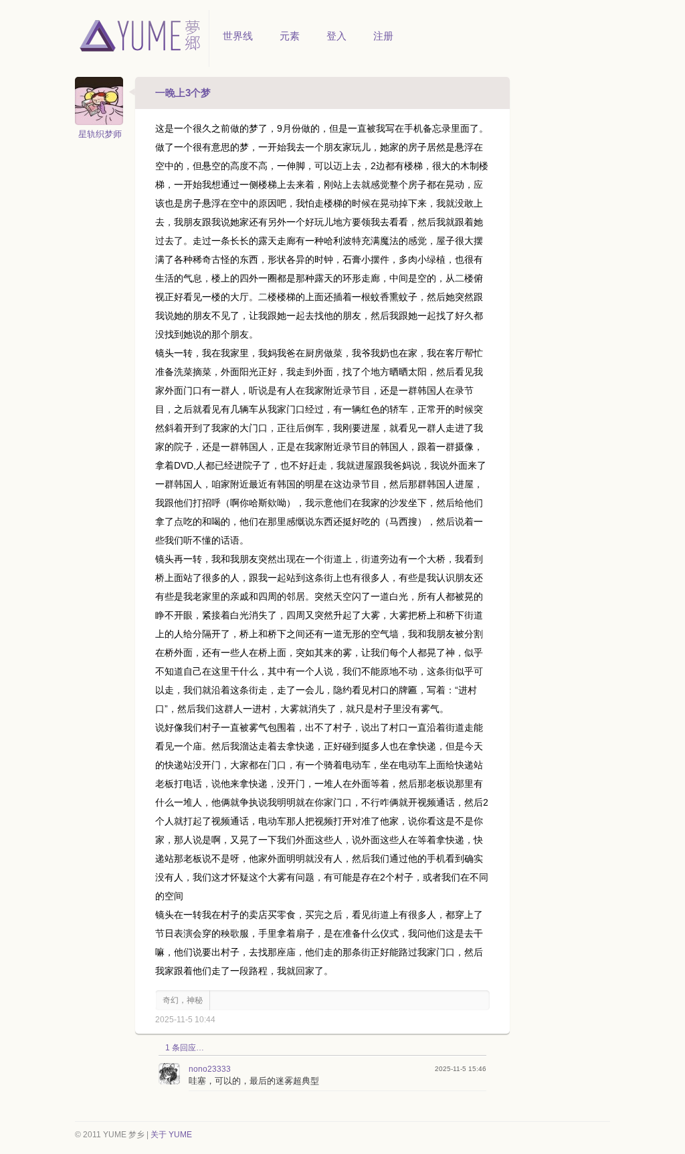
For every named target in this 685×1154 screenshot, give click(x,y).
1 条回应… (184, 1047)
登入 (336, 35)
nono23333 (210, 1069)
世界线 (238, 35)
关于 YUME (171, 1134)
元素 (290, 35)
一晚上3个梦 (183, 92)
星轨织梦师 (100, 134)
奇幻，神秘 (183, 1000)
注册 (383, 35)
